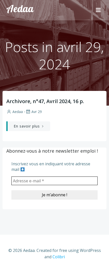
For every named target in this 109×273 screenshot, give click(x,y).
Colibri (58, 257)
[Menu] (98, 10)
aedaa (17, 111)
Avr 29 (36, 111)
